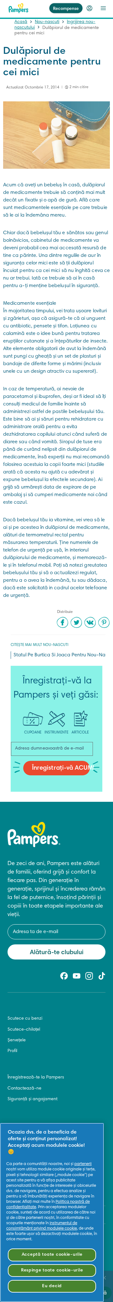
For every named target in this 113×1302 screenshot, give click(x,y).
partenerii (83, 1164)
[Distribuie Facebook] (62, 622)
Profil (12, 1051)
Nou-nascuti (47, 22)
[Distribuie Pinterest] (104, 622)
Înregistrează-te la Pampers (36, 1077)
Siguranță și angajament (32, 1099)
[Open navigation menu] (103, 8)
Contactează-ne (24, 1088)
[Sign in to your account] (89, 8)
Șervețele (17, 1040)
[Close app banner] (104, 1278)
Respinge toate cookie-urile (52, 1270)
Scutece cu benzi (25, 1018)
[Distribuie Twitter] (76, 622)
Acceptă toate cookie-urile (52, 1254)
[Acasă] (19, 8)
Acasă (20, 22)
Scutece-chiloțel (24, 1029)
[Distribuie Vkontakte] (90, 622)
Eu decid (52, 1286)
